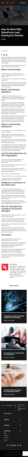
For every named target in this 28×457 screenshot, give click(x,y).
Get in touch (7, 413)
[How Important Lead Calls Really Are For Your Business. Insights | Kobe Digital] (14, 338)
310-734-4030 (9, 405)
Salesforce (4, 135)
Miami (5, 433)
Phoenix (5, 440)
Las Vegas (6, 437)
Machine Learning (13, 75)
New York (6, 435)
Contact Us (23, 2)
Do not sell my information (8, 454)
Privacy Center (16, 454)
